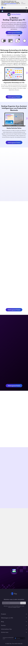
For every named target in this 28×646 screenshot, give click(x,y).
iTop (14, 593)
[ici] (11, 551)
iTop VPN (3, 8)
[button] (26, 73)
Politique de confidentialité (8, 637)
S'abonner (23, 603)
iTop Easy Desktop (2, 11)
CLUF (4, 638)
